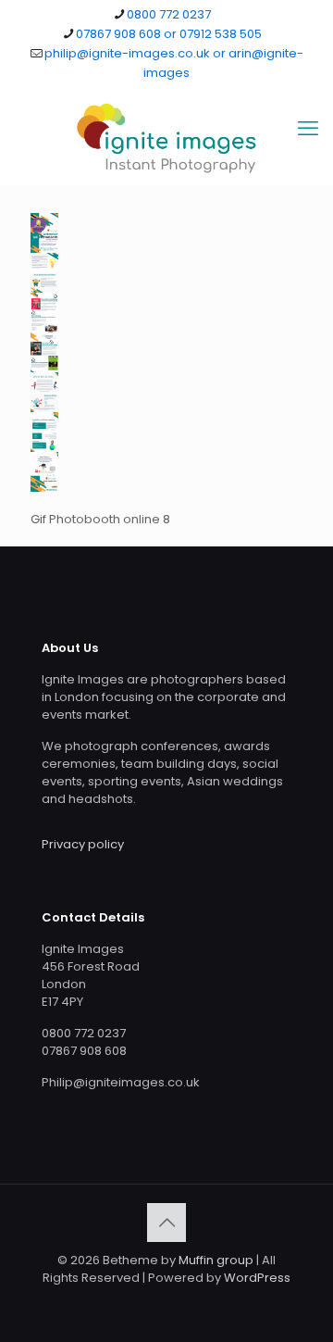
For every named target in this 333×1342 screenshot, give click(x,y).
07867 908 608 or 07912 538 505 (169, 34)
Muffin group (216, 1260)
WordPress (257, 1277)
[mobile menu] (308, 128)
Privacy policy (83, 844)
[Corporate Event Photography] (166, 138)
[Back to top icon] (166, 1222)
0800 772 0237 (169, 14)
